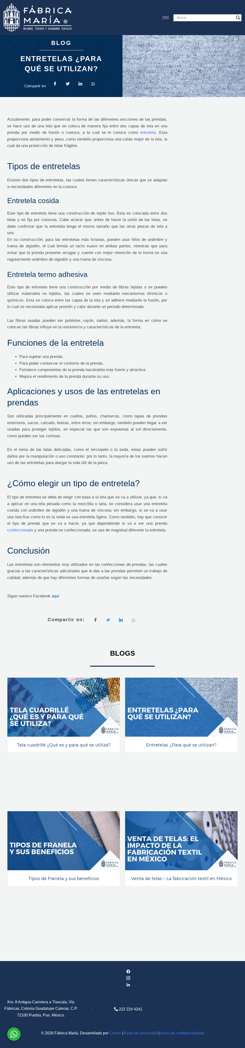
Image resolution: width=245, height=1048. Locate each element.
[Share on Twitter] (68, 83)
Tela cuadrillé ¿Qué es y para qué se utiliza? (64, 745)
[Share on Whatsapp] (93, 83)
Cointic (115, 1033)
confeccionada (20, 530)
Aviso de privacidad (140, 1033)
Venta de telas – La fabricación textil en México (181, 878)
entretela (148, 132)
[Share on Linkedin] (80, 83)
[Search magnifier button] (238, 17)
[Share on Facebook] (55, 83)
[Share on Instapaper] (121, 620)
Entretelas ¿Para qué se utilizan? (181, 745)
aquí (55, 596)
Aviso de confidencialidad (182, 1033)
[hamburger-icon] (165, 17)
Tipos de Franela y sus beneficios (63, 878)
